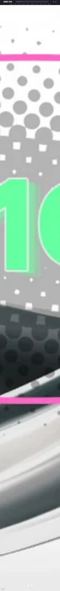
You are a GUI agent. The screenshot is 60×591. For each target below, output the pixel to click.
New (15, 4)
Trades (49, 4)
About (41, 4)
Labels (28, 4)
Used (19, 4)
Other (37, 4)
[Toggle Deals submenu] (46, 4)
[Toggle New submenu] (17, 4)
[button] (56, 2)
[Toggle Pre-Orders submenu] (13, 4)
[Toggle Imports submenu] (25, 4)
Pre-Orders (11, 4)
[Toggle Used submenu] (20, 4)
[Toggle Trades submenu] (50, 4)
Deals (45, 4)
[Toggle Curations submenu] (34, 4)
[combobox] (32, 2)
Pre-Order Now (30, 585)
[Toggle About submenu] (42, 4)
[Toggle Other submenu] (38, 4)
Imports (23, 4)
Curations (32, 4)
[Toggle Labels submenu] (29, 4)
